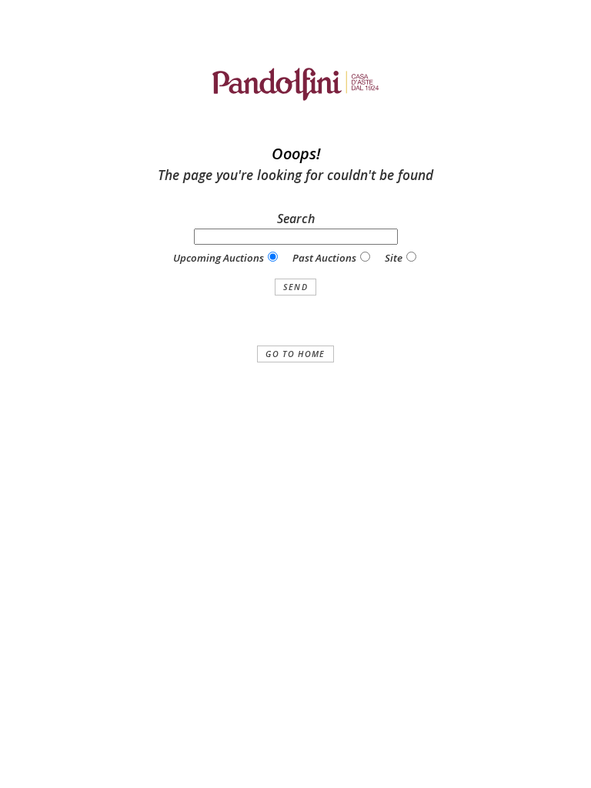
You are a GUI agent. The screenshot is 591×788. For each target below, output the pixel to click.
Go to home (295, 354)
